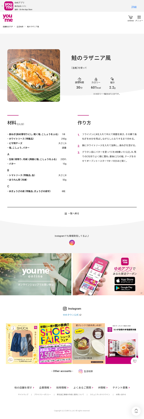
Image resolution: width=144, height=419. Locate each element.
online (130, 17)
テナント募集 (120, 387)
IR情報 (101, 387)
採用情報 (61, 387)
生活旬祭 (20, 27)
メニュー (139, 17)
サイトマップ (23, 395)
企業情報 (44, 387)
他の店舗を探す (23, 387)
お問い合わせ (121, 395)
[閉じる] (2, 6)
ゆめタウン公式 (71, 315)
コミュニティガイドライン (100, 395)
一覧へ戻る (73, 213)
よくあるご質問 (82, 387)
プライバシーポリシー (42, 395)
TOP (136, 411)
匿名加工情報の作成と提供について (70, 395)
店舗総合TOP (8, 27)
